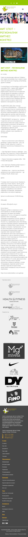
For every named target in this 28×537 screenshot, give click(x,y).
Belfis (3, 511)
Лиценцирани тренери (7, 474)
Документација (6, 464)
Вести (3, 506)
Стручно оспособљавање (8, 480)
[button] (23, 9)
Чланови (4, 456)
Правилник (5, 469)
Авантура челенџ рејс (7, 498)
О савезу (4, 443)
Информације (5, 461)
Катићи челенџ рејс (7, 500)
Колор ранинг (5, 495)
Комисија (4, 467)
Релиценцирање (6, 472)
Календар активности (7, 509)
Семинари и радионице (8, 485)
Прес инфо (4, 451)
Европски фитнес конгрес (8, 482)
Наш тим (4, 446)
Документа (5, 448)
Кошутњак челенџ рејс (7, 493)
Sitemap (7, 534)
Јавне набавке (5, 453)
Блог (3, 514)
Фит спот (4, 488)
